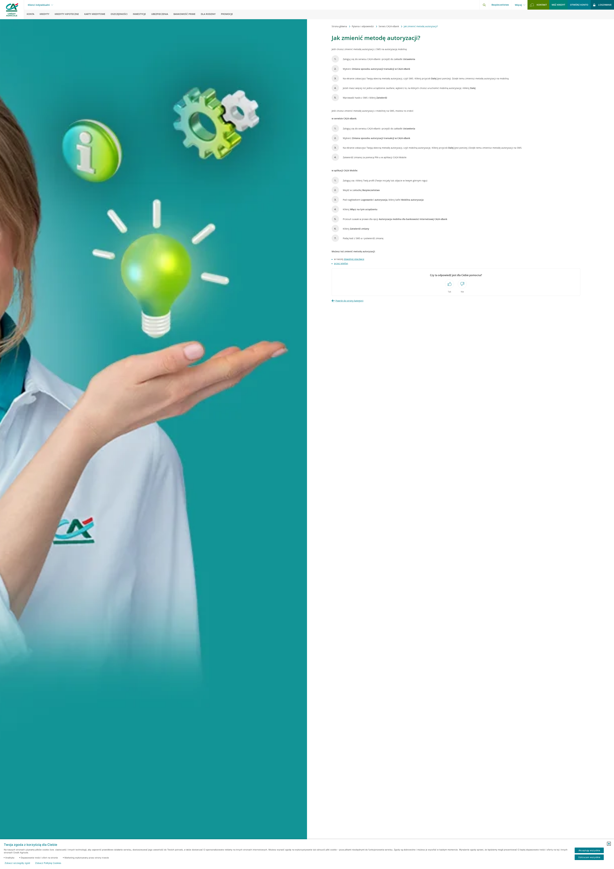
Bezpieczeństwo (500, 4)
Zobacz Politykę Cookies (48, 863)
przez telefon (341, 263)
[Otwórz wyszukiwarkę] (484, 5)
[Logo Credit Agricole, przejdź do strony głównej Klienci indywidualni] (12, 9)
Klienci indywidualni (39, 5)
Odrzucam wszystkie (589, 857)
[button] (609, 843)
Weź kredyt (558, 4)
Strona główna (340, 26)
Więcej (518, 5)
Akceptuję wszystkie (589, 850)
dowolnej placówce (354, 259)
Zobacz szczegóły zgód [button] (17, 863)
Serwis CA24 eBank (389, 26)
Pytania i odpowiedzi (363, 26)
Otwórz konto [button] (579, 4)
